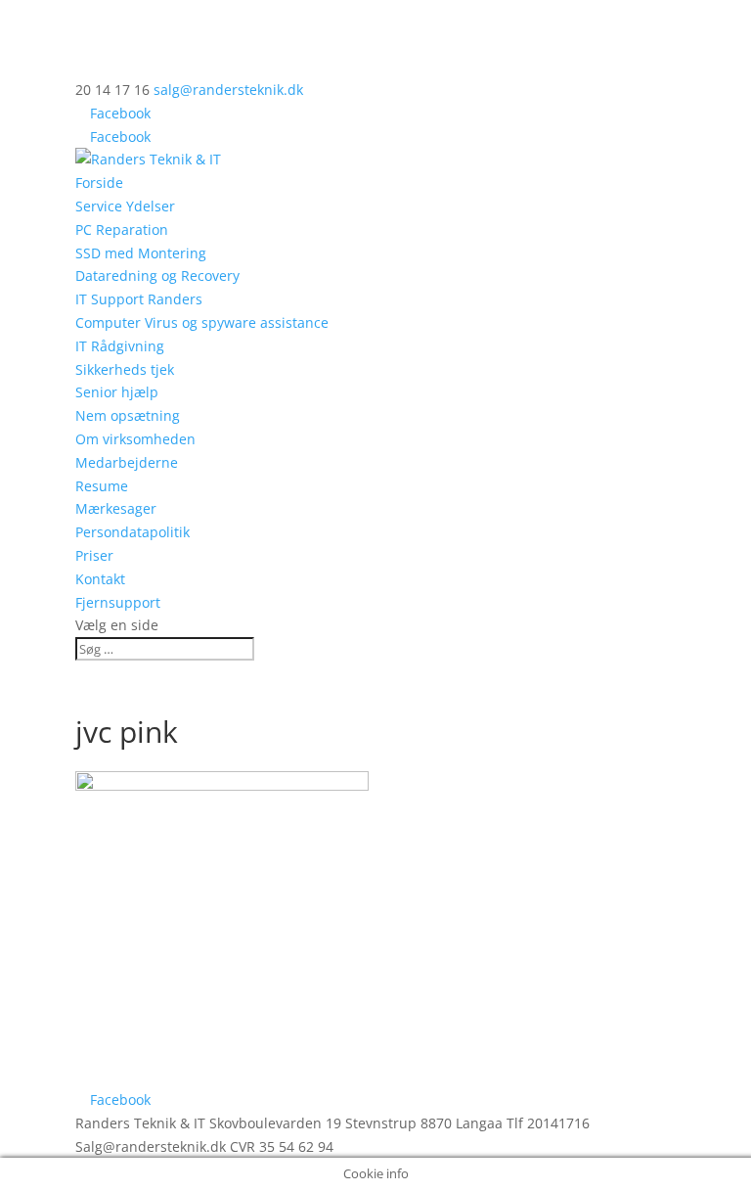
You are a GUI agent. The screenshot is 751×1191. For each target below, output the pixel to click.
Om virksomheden (135, 439)
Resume (101, 486)
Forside (99, 182)
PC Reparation (121, 229)
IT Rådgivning (119, 346)
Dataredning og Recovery (157, 275)
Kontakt (100, 579)
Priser (94, 555)
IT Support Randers (138, 299)
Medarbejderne (126, 462)
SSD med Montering (140, 253)
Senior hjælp (116, 392)
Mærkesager (115, 508)
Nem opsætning (127, 415)
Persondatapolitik (132, 532)
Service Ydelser (125, 206)
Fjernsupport (117, 602)
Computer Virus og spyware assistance (202, 322)
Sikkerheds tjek (124, 369)
